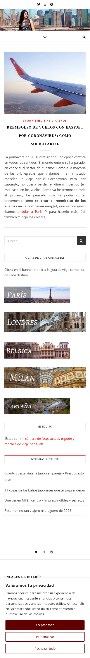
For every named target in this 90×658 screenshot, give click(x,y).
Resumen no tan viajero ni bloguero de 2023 (37, 510)
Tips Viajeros (55, 120)
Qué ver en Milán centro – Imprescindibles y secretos (44, 500)
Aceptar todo (45, 625)
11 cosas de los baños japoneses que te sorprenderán (44, 490)
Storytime (32, 120)
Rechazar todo (45, 648)
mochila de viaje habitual (23, 444)
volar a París (31, 211)
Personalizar (45, 637)
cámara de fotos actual (42, 438)
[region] (45, 618)
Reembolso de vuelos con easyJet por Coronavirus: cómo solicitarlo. (45, 135)
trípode (66, 438)
